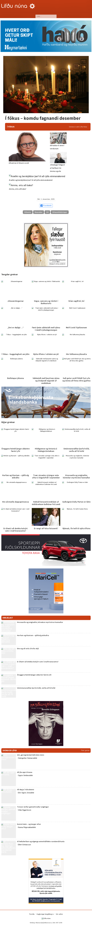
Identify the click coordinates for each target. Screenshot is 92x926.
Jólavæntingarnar (16, 301)
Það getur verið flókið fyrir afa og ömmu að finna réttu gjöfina (76, 379)
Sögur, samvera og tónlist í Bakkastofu (46, 302)
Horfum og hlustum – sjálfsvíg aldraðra (15, 476)
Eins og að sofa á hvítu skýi (28, 648)
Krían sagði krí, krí (76, 301)
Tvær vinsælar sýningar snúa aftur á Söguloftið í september (46, 476)
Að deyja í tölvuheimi (25, 789)
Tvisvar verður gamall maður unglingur (33, 807)
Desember (39, 212)
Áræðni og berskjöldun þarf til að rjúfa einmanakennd (30, 180)
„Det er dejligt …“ (15, 327)
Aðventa (27, 212)
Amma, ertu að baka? (18, 189)
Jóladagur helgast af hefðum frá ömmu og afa (57, 168)
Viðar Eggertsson (24, 810)
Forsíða (31, 914)
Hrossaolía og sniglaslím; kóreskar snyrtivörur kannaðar (76, 476)
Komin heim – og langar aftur (29, 824)
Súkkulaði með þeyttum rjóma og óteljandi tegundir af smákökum (46, 380)
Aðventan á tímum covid (19, 163)
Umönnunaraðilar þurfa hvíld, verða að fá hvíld (77, 449)
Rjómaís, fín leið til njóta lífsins (76, 528)
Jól (47, 212)
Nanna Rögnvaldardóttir (27, 827)
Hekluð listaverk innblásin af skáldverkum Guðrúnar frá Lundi (46, 503)
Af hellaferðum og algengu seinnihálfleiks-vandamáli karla (41, 841)
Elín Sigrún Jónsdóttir (26, 793)
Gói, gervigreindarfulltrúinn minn (30, 755)
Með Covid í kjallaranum (76, 327)
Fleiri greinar (85, 750)
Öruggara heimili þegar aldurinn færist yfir (15, 449)
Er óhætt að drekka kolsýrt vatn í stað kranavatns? (15, 529)
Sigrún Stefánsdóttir (25, 775)
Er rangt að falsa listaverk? (46, 528)
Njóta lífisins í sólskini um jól (46, 354)
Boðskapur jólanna (15, 378)
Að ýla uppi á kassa (24, 772)
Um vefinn (59, 914)
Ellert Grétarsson (24, 845)
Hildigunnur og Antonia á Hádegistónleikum (46, 449)
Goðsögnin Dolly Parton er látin (76, 501)
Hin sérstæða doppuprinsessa (15, 501)
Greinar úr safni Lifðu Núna (78, 127)
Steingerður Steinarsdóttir (27, 758)
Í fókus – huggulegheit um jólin (15, 354)
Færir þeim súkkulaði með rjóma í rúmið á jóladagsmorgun (46, 328)
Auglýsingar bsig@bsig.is (45, 914)
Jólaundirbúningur (59, 212)
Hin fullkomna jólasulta (76, 354)
